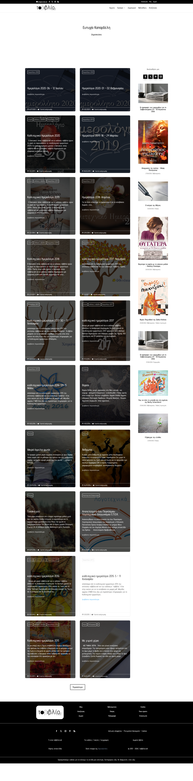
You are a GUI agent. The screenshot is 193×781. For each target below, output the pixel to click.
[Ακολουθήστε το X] (61, 731)
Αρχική (112, 8)
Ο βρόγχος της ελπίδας (153, 437)
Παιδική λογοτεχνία (161, 323)
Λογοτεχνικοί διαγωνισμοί (91, 495)
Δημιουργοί (132, 8)
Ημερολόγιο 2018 (88, 181)
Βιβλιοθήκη (142, 8)
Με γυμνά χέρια (105, 651)
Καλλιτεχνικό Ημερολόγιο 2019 (50, 207)
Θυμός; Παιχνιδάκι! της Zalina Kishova (153, 319)
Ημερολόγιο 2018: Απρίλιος (105, 203)
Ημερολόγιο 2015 (88, 560)
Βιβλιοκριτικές (156, 173)
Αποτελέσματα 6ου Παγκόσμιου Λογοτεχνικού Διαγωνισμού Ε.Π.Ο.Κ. (105, 523)
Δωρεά (155, 2)
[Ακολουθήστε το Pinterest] (155, 77)
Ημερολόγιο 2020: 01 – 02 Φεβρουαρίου (105, 91)
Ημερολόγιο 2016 (33, 369)
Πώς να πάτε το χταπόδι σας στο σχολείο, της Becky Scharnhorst (153, 401)
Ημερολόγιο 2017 (88, 243)
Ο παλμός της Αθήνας (153, 205)
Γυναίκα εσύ (50, 522)
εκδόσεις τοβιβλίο (40, 119)
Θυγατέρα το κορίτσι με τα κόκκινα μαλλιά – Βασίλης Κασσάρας (153, 265)
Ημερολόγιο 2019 (88, 119)
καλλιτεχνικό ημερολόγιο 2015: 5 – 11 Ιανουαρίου (105, 586)
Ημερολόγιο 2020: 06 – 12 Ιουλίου (50, 91)
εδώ (115, 760)
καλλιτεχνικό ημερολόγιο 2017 (105, 331)
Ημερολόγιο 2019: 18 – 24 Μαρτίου (105, 138)
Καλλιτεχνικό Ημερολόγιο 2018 (50, 269)
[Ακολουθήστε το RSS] (74, 731)
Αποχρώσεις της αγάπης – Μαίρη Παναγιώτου (153, 169)
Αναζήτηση (153, 8)
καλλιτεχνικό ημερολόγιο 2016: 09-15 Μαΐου (50, 396)
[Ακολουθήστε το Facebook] (145, 77)
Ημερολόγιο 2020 (33, 72)
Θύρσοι (105, 395)
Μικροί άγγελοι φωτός (50, 458)
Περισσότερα (78, 687)
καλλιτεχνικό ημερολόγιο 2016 (50, 586)
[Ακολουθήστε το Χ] (150, 77)
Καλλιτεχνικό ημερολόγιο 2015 (50, 651)
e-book (30, 119)
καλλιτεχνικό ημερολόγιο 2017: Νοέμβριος (105, 265)
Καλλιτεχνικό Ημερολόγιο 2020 (50, 146)
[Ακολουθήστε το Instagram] (161, 77)
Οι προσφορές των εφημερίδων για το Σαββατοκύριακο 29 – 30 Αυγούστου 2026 (153, 109)
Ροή (150, 2)
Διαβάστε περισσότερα (35, 94)
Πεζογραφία (92, 624)
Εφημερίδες (157, 362)
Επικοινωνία (144, 2)
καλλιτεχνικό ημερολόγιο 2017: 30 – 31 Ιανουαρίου (50, 332)
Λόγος (84, 624)
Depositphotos (102, 749)
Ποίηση (85, 369)
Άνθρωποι (105, 460)
